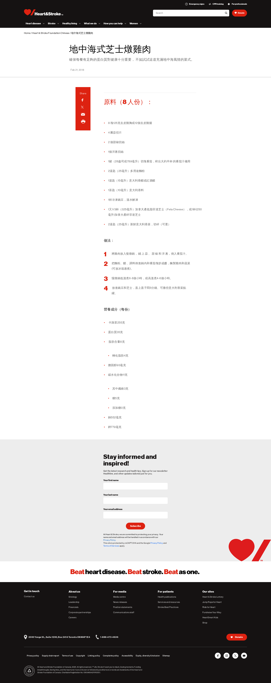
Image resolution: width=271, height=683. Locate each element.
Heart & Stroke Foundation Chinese (50, 33)
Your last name (110, 495)
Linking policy (94, 655)
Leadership (74, 602)
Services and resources (169, 602)
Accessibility (127, 655)
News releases (120, 602)
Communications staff (123, 612)
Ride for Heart (208, 607)
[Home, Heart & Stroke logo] (43, 12)
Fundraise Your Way (211, 612)
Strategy (73, 597)
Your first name (111, 480)
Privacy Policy (156, 543)
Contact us (29, 596)
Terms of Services (111, 546)
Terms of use (67, 655)
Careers (72, 617)
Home (27, 33)
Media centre (119, 597)
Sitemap (166, 655)
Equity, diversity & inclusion (148, 655)
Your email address (112, 509)
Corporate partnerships (80, 612)
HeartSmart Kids (210, 617)
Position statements (122, 607)
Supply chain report (50, 655)
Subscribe (135, 526)
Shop (204, 622)
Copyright (80, 655)
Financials (73, 607)
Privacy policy (33, 655)
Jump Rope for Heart (212, 602)
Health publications (167, 597)
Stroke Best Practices (168, 607)
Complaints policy (111, 655)
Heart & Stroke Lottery (212, 597)
